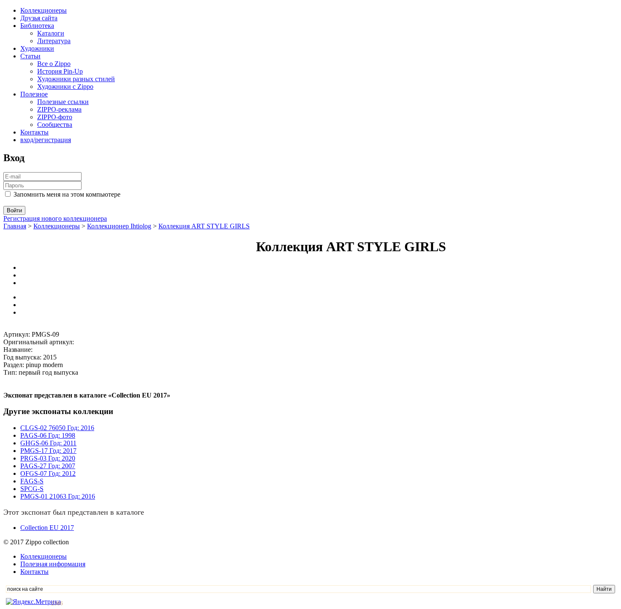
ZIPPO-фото (54, 117)
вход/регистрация (45, 139)
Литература (54, 40)
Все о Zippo (54, 63)
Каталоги (50, 33)
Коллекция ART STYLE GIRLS (204, 226)
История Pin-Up (60, 71)
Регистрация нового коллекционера (55, 218)
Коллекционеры (43, 10)
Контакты (34, 132)
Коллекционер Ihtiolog (119, 226)
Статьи (30, 56)
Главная (14, 226)
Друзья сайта (38, 18)
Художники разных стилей (76, 78)
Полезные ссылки (63, 101)
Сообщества (54, 124)
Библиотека (37, 25)
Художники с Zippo (65, 86)
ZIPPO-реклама (59, 109)
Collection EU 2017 (47, 527)
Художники (37, 48)
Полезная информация (52, 564)
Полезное (34, 94)
